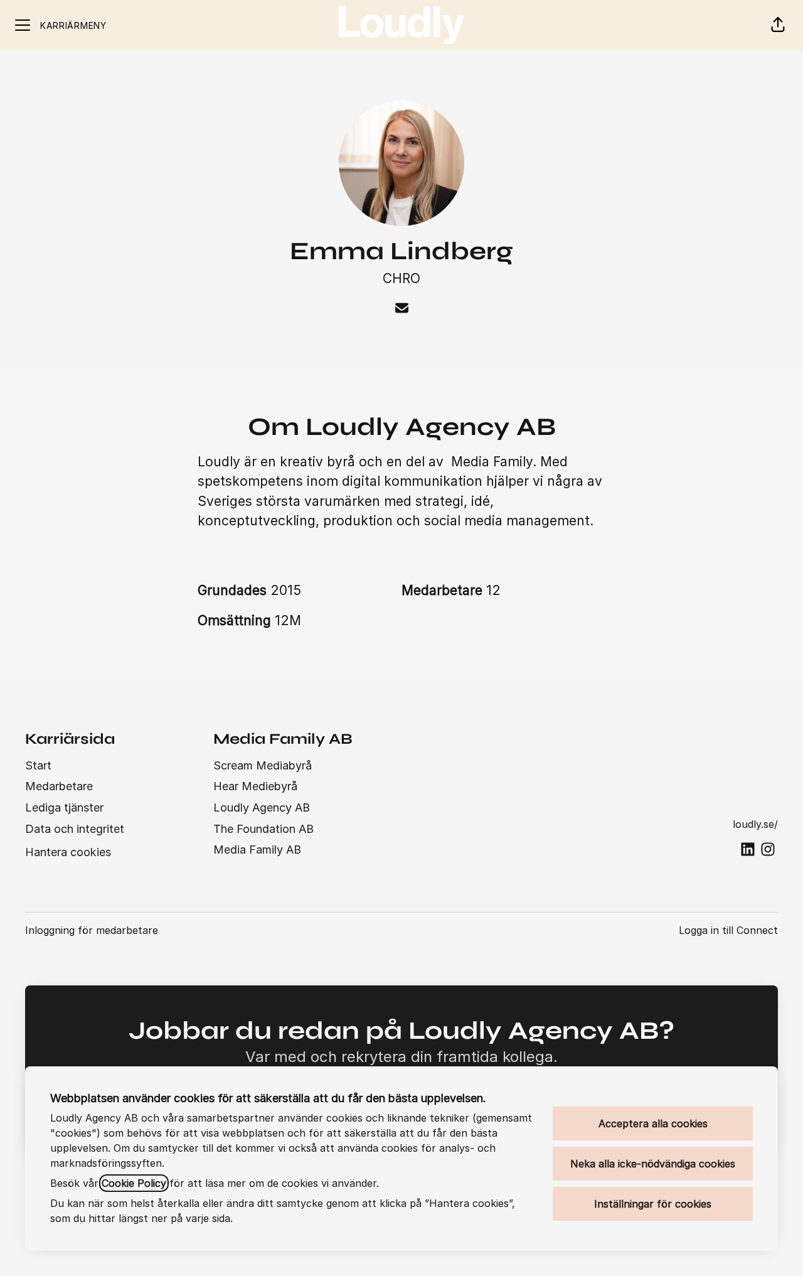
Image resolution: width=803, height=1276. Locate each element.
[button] (777, 25)
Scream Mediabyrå (262, 765)
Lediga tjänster (64, 807)
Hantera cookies (68, 852)
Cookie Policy (134, 1183)
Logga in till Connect (728, 930)
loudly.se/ (755, 824)
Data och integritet (74, 828)
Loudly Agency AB (261, 807)
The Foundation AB (263, 828)
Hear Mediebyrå (255, 786)
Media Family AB (257, 849)
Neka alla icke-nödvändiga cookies (652, 1163)
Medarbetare (59, 786)
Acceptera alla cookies (653, 1123)
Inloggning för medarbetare (91, 930)
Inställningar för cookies (652, 1204)
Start (38, 765)
